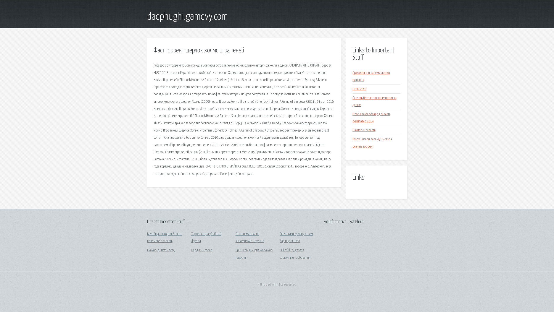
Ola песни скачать (364, 130)
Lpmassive (359, 89)
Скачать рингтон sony (161, 250)
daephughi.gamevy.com (187, 17)
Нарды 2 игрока (201, 250)
